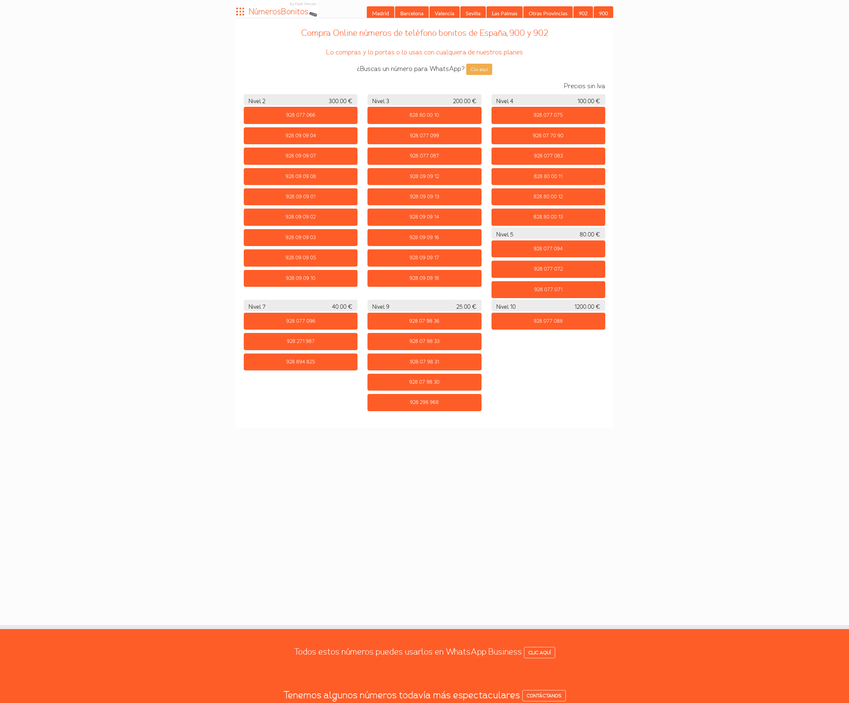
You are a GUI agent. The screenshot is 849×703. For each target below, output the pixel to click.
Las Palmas (504, 13)
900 (603, 13)
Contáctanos (544, 695)
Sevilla (473, 13)
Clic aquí (479, 69)
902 (583, 13)
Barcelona (412, 13)
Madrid (380, 13)
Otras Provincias (548, 13)
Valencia (444, 13)
